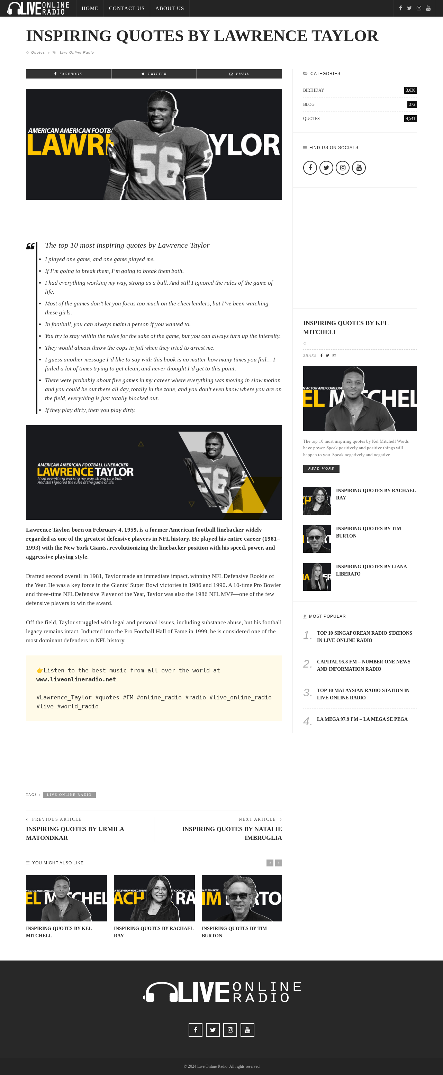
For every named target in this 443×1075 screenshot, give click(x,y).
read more (321, 468)
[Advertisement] (154, 763)
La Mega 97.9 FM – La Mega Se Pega (362, 719)
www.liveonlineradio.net (76, 679)
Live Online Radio (77, 52)
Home (90, 8)
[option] (66, 907)
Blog (359, 104)
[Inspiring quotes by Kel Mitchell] (66, 898)
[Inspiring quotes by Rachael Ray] (154, 898)
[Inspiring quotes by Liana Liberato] (317, 576)
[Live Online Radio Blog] (38, 7)
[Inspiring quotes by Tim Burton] (242, 898)
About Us (169, 8)
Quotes (38, 52)
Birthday (359, 90)
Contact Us (127, 8)
